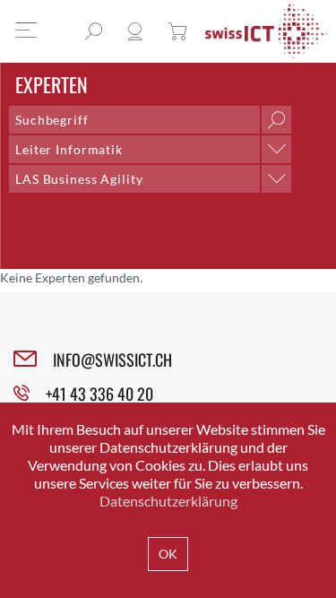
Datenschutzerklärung (168, 500)
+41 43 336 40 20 (99, 394)
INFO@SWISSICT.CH (112, 359)
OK (168, 553)
